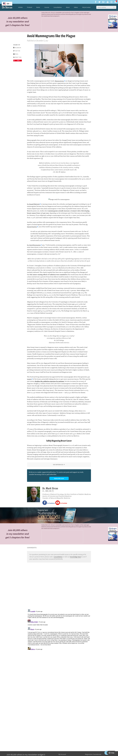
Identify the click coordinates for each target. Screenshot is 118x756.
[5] (80, 429)
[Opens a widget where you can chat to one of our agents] (111, 753)
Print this (18, 57)
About (68, 7)
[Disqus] (59, 585)
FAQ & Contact (86, 7)
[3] (42, 158)
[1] (39, 288)
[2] (51, 313)
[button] (114, 7)
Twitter (17, 51)
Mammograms (59, 81)
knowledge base (75, 557)
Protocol (29, 7)
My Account (62, 754)
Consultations (58, 7)
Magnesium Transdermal (93, 754)
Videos (76, 7)
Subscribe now (59, 478)
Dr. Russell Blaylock (33, 204)
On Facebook (51, 503)
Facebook (17, 47)
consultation (58, 557)
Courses (46, 7)
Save (18, 60)
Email (16, 54)
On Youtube (63, 503)
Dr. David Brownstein (34, 245)
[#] (7, 7)
